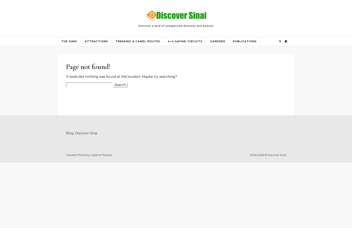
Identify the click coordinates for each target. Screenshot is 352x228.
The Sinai (69, 41)
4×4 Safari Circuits (185, 41)
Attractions (96, 41)
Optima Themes (101, 155)
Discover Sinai (86, 133)
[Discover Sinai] (176, 16)
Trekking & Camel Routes (138, 41)
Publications (245, 41)
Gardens (217, 41)
